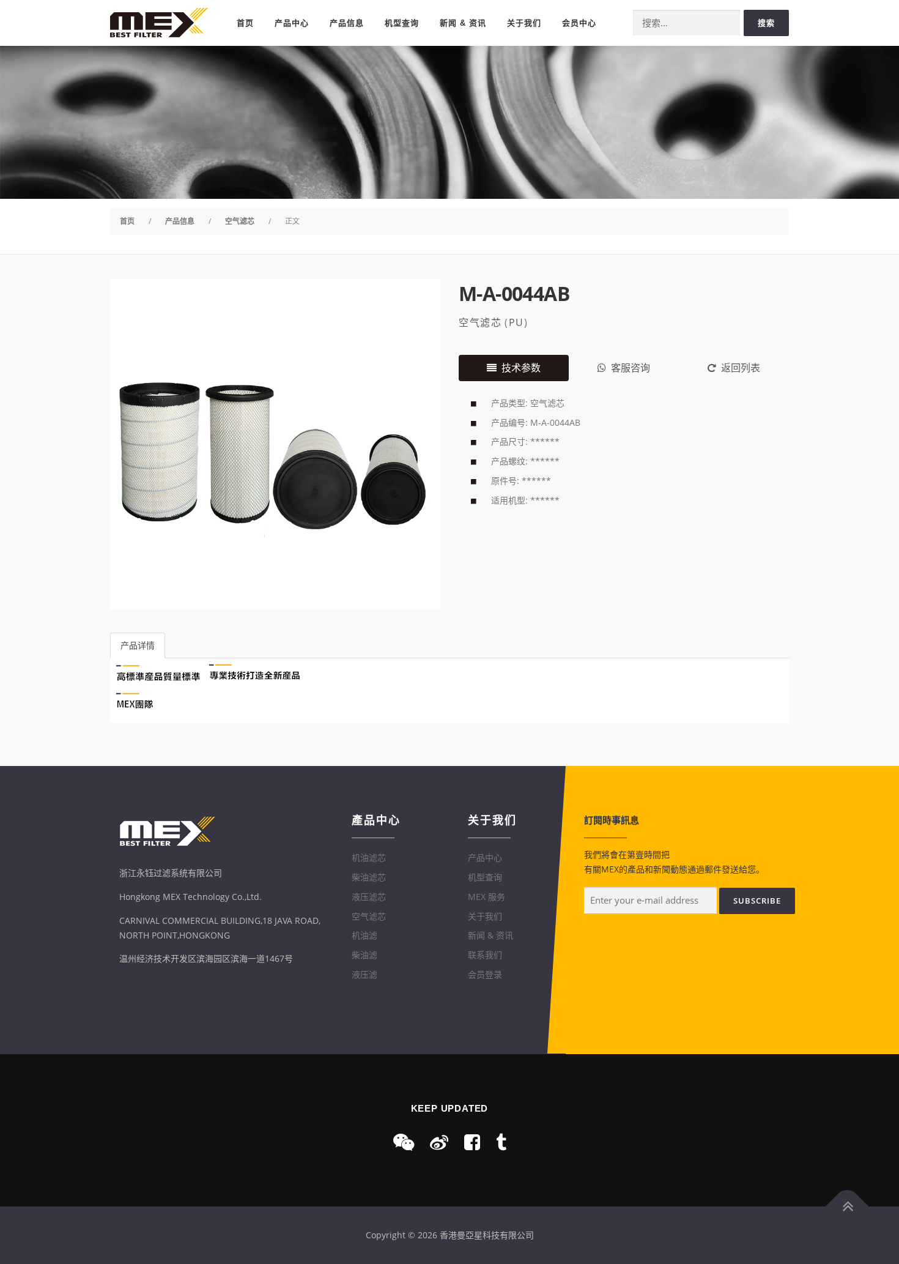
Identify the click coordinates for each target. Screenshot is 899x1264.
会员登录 (485, 974)
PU (516, 322)
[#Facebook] (472, 1141)
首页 (245, 23)
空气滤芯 (480, 322)
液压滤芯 (369, 896)
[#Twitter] (501, 1141)
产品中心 (292, 23)
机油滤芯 (369, 857)
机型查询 (402, 23)
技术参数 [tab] (521, 367)
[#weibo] (439, 1141)
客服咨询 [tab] (630, 367)
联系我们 (485, 955)
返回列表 (740, 367)
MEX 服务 (486, 896)
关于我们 (524, 23)
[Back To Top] (847, 1206)
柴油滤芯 (369, 877)
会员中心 (579, 23)
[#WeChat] (403, 1141)
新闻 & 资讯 (463, 23)
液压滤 (364, 974)
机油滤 (364, 935)
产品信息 (347, 23)
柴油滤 (364, 955)
